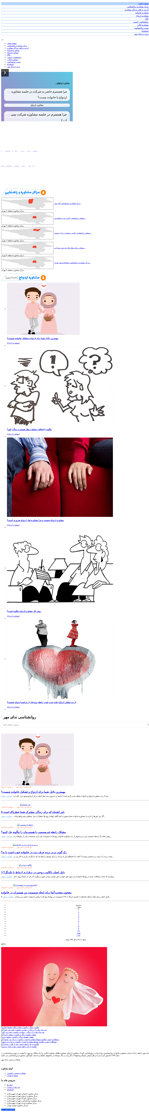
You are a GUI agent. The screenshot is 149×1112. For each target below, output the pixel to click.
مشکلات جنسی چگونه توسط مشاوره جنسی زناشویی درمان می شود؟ (29, 1042)
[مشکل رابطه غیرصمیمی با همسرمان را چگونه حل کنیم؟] (25, 825)
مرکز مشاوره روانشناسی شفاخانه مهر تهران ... (72, 263)
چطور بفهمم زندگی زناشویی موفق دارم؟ (17, 1037)
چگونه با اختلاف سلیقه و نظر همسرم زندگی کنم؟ (29, 429)
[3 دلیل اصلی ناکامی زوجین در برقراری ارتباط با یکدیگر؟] (25, 865)
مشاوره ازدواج (13, 343)
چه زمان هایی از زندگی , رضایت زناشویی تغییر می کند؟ (22, 1032)
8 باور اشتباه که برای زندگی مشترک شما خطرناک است (32, 812)
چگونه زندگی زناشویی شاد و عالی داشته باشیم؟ (20, 1027)
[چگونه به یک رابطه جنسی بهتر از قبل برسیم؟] (20, 1044)
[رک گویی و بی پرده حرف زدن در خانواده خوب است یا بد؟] (25, 845)
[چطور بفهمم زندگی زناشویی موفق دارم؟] (18, 1034)
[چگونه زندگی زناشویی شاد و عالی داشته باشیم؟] (54, 986)
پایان (78, 935)
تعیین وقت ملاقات (8, 1110)
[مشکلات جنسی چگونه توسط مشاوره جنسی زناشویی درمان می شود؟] (30, 1039)
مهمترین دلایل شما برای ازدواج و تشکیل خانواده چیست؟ (32, 338)
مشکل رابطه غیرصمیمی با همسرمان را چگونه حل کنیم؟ (33, 832)
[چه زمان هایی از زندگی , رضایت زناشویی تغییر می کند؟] (24, 1030)
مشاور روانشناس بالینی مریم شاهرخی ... (70, 218)
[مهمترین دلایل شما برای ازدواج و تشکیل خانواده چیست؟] (37, 759)
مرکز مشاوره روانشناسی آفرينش (67, 203)
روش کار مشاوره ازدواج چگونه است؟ (24, 611)
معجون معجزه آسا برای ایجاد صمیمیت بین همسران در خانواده (36, 892)
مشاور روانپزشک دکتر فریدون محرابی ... (70, 248)
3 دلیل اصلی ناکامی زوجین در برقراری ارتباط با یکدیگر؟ (33, 872)
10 (79, 931)
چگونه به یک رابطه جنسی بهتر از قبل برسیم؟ (19, 1046)
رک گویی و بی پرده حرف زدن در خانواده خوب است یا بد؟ (34, 852)
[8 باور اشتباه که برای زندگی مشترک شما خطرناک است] (25, 804)
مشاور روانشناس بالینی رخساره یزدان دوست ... (73, 233)
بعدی (79, 933)
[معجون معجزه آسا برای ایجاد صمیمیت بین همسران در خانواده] (25, 885)
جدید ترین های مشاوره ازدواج (18, 179)
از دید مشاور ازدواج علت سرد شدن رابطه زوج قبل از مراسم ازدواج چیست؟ (41, 702)
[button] (5, 73)
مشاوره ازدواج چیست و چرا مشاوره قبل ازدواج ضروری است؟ (35, 520)
